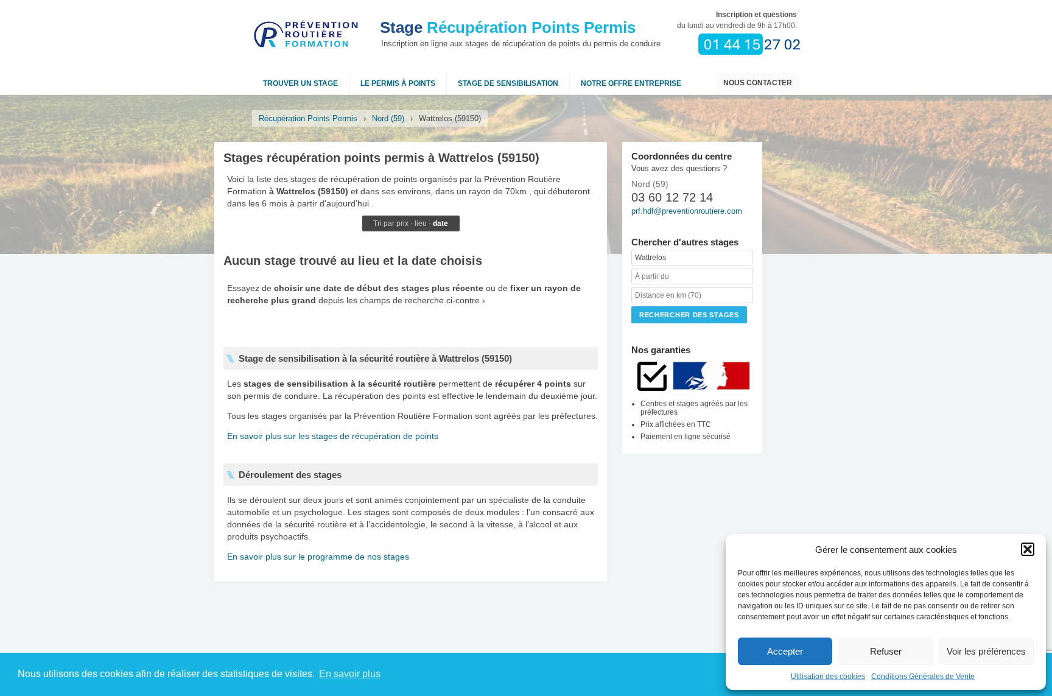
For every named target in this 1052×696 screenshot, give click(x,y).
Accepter (785, 651)
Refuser (886, 651)
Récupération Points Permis (508, 27)
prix (402, 223)
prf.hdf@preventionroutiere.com (686, 211)
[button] (1028, 549)
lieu (421, 223)
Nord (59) (388, 118)
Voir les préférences (986, 651)
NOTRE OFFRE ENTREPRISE (631, 83)
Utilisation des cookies (828, 676)
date (440, 223)
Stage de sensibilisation (508, 83)
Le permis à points (397, 83)
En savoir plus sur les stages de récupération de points (332, 436)
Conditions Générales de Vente (923, 676)
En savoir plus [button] (349, 674)
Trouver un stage (300, 83)
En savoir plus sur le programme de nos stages (318, 556)
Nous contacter (757, 83)
